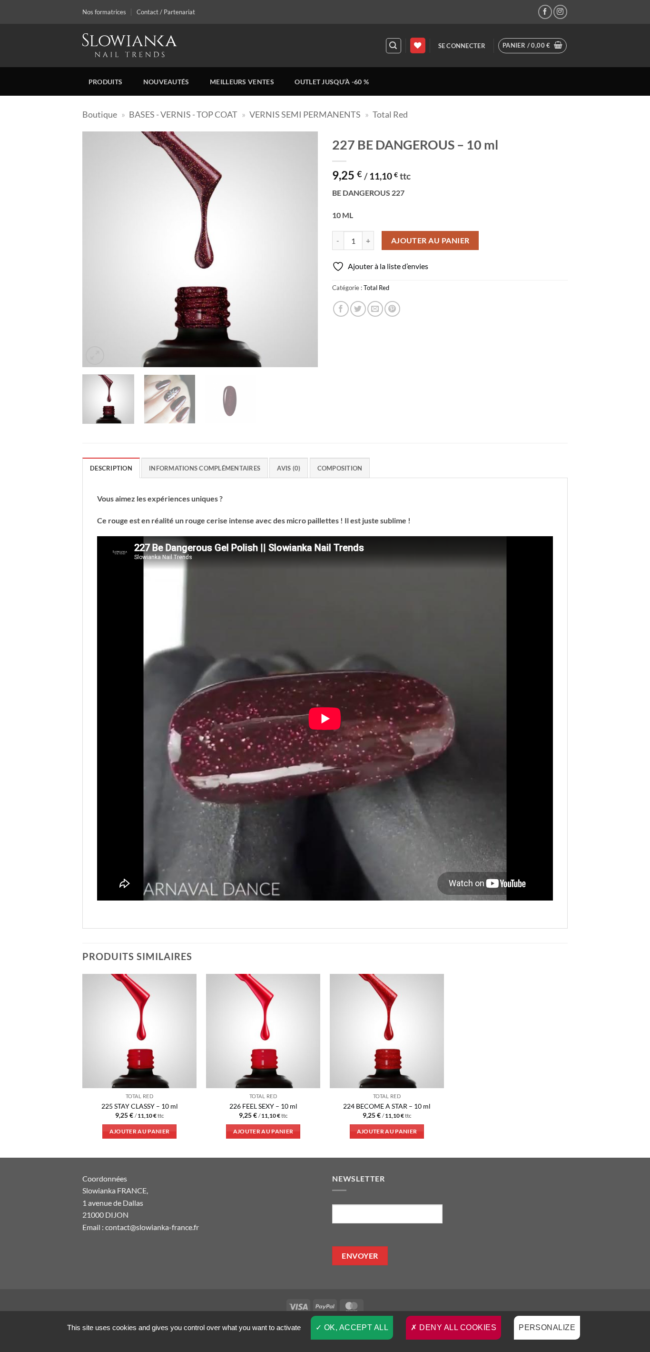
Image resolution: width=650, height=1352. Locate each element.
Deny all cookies (456, 1327)
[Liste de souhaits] (417, 45)
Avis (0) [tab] (288, 468)
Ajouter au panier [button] (139, 1131)
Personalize (547, 1327)
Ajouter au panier (430, 240)
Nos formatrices (104, 12)
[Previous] (99, 249)
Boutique (99, 114)
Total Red (390, 114)
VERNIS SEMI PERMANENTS (305, 114)
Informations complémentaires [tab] (204, 468)
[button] (393, 45)
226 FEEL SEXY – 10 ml (263, 1106)
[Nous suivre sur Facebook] (545, 12)
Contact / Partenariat (166, 12)
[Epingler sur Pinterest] (392, 309)
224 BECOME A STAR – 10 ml (387, 1106)
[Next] (301, 249)
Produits (105, 82)
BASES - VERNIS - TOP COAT (183, 114)
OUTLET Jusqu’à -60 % (332, 82)
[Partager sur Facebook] (341, 309)
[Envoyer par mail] (375, 309)
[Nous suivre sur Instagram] (560, 12)
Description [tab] (111, 468)
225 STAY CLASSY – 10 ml (139, 1106)
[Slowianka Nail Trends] (129, 45)
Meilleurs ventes (242, 82)
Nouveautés (166, 82)
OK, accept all (355, 1327)
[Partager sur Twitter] (358, 309)
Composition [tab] (340, 468)
